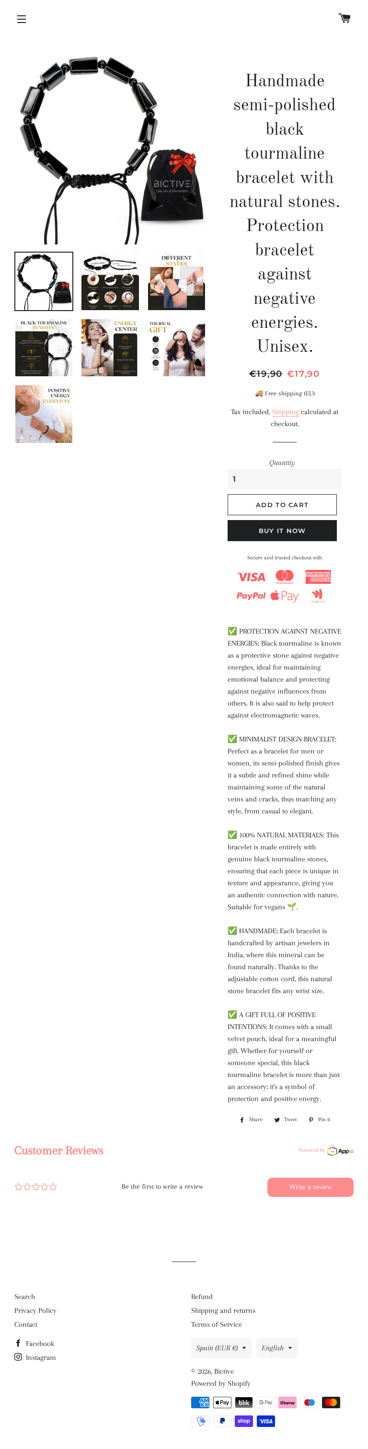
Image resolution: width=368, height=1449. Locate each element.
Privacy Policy (35, 1310)
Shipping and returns (223, 1310)
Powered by (312, 1150)
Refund (202, 1296)
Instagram (40, 1357)
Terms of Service (216, 1324)
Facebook (39, 1343)
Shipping (285, 411)
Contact (25, 1324)
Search (24, 1296)
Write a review (310, 1187)
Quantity (282, 462)
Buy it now (282, 530)
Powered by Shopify (221, 1383)
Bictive (224, 1371)
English (273, 1348)
